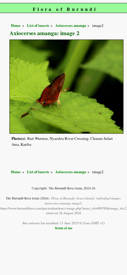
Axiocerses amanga (70, 25)
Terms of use (63, 227)
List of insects (38, 25)
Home (16, 25)
